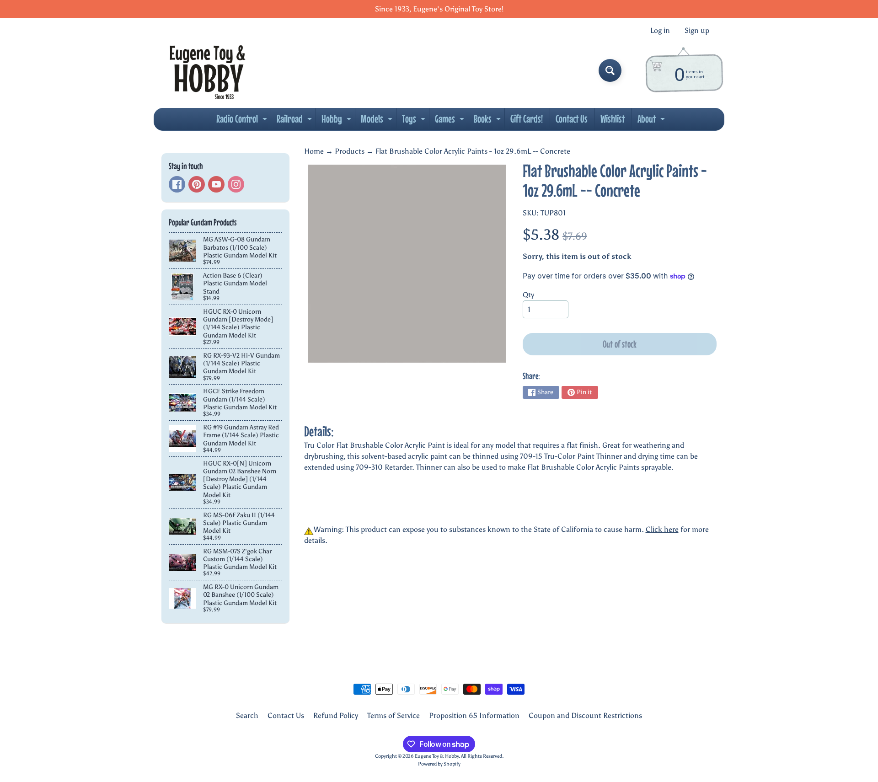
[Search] (610, 70)
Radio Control (242, 121)
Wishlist (612, 118)
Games (450, 121)
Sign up (697, 30)
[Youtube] (216, 184)
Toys (415, 121)
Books (488, 121)
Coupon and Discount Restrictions (585, 715)
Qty (528, 294)
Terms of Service (393, 715)
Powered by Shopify (439, 764)
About (652, 121)
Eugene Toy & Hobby (437, 756)
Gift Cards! (526, 118)
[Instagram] (236, 184)
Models (378, 121)
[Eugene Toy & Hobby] (207, 70)
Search (247, 715)
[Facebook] (177, 184)
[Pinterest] (196, 184)
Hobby (337, 121)
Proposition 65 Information (474, 715)
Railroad (295, 121)
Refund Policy (335, 715)
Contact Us (572, 118)
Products (349, 151)
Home (314, 151)
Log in (660, 30)
